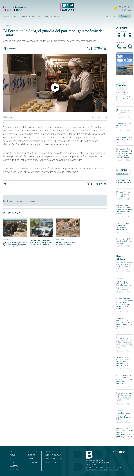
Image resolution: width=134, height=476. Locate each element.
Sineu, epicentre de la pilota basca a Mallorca (124, 126)
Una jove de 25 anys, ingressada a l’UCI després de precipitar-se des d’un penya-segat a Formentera (15, 244)
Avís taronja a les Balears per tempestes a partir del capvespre (123, 226)
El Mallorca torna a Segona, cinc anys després (123, 112)
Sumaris (57, 16)
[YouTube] (17, 10)
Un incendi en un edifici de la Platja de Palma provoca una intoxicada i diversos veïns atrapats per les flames (124, 343)
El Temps (7, 16)
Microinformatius (124, 262)
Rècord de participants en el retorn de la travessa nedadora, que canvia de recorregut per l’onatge (124, 323)
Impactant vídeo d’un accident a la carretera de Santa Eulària (124, 416)
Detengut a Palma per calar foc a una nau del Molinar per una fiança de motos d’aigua (124, 397)
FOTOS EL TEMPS (51, 462)
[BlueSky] (20, 10)
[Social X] (8, 10)
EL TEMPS (31, 455)
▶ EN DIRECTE (111, 16)
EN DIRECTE (14, 462)
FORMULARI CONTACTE (53, 455)
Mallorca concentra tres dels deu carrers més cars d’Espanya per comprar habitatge (124, 379)
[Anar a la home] (5, 10)
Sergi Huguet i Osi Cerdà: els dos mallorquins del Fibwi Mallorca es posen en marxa (124, 96)
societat (120, 278)
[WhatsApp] (101, 48)
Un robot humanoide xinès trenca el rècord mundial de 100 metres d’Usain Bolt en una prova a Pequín (124, 304)
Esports (15, 16)
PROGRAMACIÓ (15, 470)
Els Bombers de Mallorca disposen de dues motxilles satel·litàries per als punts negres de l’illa (124, 433)
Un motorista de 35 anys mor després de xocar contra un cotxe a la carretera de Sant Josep (41, 242)
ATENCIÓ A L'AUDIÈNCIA (96, 469)
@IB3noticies (98, 117)
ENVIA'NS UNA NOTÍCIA (53, 459)
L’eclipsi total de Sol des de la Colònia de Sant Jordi (124, 241)
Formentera (48, 16)
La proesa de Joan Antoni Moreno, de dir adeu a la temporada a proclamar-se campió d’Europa (124, 153)
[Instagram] (14, 10)
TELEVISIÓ (13, 455)
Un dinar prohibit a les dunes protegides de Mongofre (66, 243)
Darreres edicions (122, 174)
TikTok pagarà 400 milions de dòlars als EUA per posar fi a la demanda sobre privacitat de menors (124, 362)
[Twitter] (88, 48)
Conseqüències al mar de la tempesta (123, 181)
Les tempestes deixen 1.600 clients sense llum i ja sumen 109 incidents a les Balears (124, 210)
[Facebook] (11, 10)
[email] (98, 48)
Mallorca (24, 16)
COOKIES (88, 469)
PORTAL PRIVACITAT (113, 469)
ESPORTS (31, 459)
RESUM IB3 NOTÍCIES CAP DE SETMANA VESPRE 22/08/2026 (124, 267)
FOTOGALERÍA (33, 462)
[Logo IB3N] (67, 7)
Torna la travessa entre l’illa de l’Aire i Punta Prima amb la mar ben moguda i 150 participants (123, 285)
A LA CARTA (14, 466)
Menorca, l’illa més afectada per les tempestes (123, 194)
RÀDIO (12, 459)
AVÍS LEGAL (105, 469)
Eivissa (39, 16)
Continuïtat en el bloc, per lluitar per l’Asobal (124, 138)
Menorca (32, 16)
